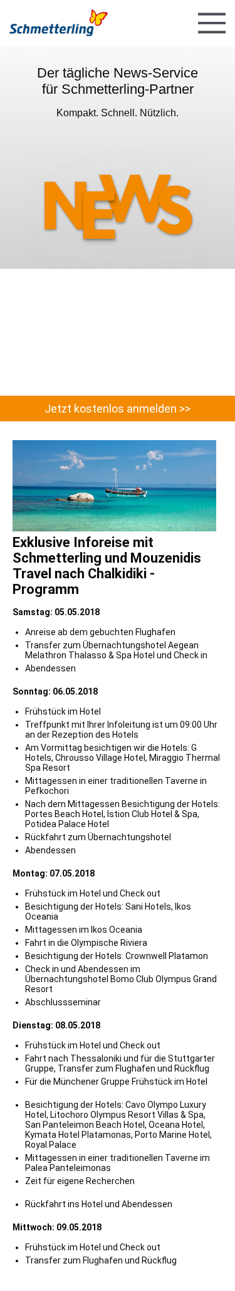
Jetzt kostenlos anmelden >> (117, 408)
